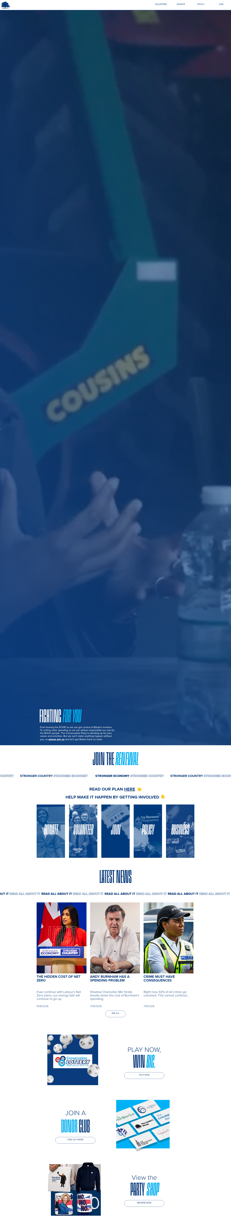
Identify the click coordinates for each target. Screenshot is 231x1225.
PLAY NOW (144, 1074)
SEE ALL (115, 1013)
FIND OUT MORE (75, 1139)
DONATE (181, 4)
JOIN (221, 4)
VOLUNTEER (161, 4)
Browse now (144, 1202)
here (129, 789)
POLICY (201, 4)
